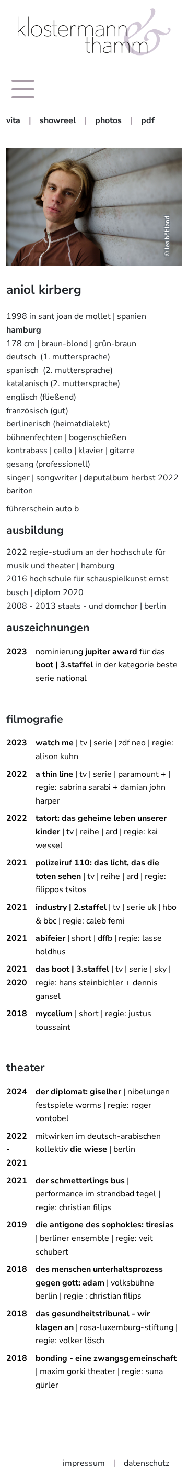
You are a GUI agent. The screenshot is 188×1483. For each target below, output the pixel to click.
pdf (148, 120)
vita (13, 120)
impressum (84, 1463)
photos (108, 120)
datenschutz (146, 1463)
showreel (58, 120)
